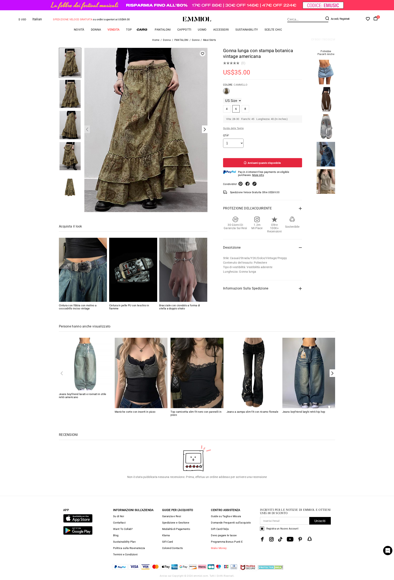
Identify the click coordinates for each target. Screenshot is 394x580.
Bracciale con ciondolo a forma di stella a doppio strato (179, 307)
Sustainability (246, 29)
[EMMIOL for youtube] (290, 539)
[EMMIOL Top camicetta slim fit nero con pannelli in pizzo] (197, 372)
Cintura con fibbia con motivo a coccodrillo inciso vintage (77, 307)
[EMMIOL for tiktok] (280, 539)
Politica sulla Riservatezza (129, 548)
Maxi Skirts (209, 40)
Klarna (166, 535)
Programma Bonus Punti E (227, 541)
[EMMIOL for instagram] (271, 539)
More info (258, 175)
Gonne (195, 40)
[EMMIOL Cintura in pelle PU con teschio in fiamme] (133, 270)
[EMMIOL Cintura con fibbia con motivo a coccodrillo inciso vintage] (83, 270)
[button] (332, 373)
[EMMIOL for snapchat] (309, 539)
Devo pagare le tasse (224, 535)
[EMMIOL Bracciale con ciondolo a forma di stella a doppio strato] (183, 270)
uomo (202, 29)
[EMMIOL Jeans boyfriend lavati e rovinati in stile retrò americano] (85, 364)
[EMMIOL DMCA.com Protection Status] (270, 570)
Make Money (219, 548)
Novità (79, 29)
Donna (96, 29)
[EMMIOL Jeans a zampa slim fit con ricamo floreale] (253, 372)
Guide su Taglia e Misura (226, 516)
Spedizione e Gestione (175, 522)
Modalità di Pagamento (176, 529)
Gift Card (167, 541)
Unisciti (319, 521)
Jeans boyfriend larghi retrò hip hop (303, 411)
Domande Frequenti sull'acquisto (231, 522)
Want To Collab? (123, 529)
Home (155, 40)
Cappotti (184, 29)
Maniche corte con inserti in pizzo (135, 411)
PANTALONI (163, 29)
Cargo (143, 29)
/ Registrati (343, 18)
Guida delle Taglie (233, 128)
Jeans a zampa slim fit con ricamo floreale (252, 411)
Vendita (113, 29)
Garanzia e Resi (171, 516)
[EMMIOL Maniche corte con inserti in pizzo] (141, 372)
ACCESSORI (221, 29)
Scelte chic (273, 29)
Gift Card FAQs (220, 529)
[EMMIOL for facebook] (262, 539)
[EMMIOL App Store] (78, 521)
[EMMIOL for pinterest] (300, 539)
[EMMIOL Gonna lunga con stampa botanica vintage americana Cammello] (226, 92)
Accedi (334, 18)
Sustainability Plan (124, 541)
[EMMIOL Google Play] (78, 533)
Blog (115, 535)
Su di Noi (118, 516)
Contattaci (119, 522)
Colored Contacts (172, 548)
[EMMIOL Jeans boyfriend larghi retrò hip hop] (308, 372)
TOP (129, 29)
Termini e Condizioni (125, 554)
